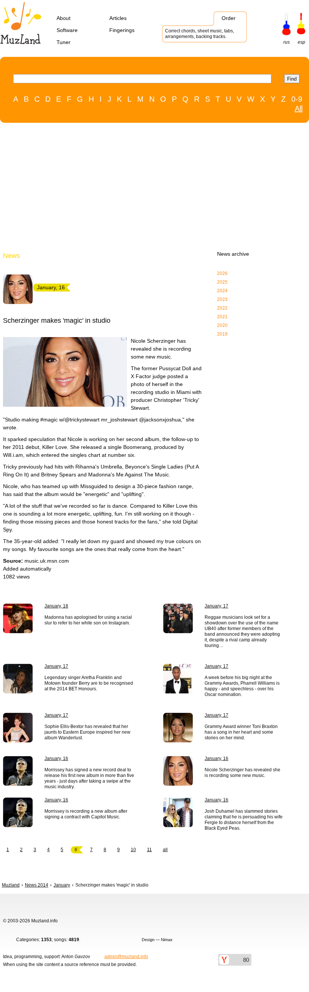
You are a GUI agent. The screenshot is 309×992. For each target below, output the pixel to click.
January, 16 (56, 758)
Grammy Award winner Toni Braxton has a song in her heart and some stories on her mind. (241, 732)
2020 (222, 325)
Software (67, 30)
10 (133, 849)
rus (286, 42)
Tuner (63, 42)
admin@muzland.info (126, 956)
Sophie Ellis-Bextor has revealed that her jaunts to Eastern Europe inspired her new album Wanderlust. (87, 732)
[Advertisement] (150, 188)
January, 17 (216, 606)
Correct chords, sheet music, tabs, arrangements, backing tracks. (199, 33)
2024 (222, 290)
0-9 (296, 99)
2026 (222, 273)
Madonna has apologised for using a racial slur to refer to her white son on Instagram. (88, 620)
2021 (222, 316)
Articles (118, 18)
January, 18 (56, 606)
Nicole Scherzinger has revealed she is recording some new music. (242, 772)
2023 (222, 299)
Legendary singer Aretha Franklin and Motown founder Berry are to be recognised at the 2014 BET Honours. (88, 683)
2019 (222, 334)
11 (149, 849)
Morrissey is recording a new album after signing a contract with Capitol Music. (85, 814)
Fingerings (122, 30)
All (299, 108)
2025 (222, 282)
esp (301, 42)
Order (229, 18)
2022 (222, 308)
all (165, 849)
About (63, 18)
